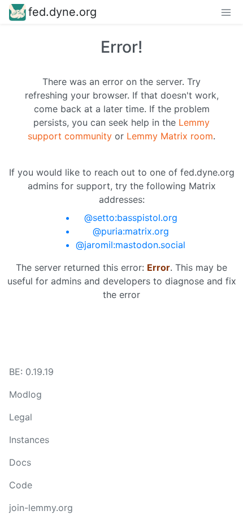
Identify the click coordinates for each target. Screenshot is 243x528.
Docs (20, 462)
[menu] (226, 11)
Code (20, 485)
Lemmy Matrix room (170, 136)
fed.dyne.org (62, 12)
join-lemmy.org (41, 507)
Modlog (25, 394)
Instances (29, 439)
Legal (20, 417)
